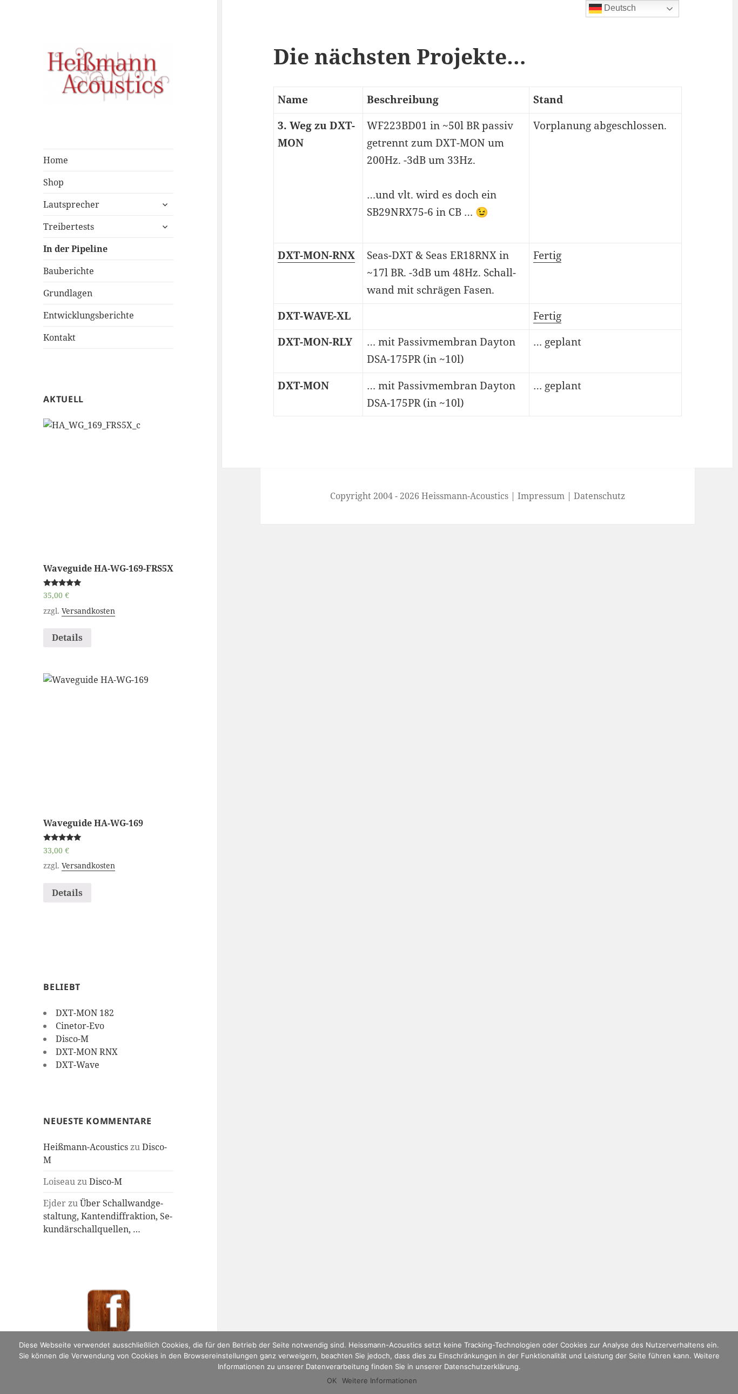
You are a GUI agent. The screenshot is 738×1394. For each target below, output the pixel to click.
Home (55, 160)
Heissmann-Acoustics (464, 496)
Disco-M (72, 1039)
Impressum (541, 496)
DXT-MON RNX (87, 1052)
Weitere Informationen (379, 1380)
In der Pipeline (75, 249)
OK (332, 1380)
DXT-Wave (77, 1065)
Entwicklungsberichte (88, 315)
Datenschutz (599, 496)
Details (67, 637)
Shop (53, 182)
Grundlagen (67, 293)
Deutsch (619, 7)
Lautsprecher (71, 204)
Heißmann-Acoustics (85, 1147)
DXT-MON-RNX (316, 255)
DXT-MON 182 (85, 1013)
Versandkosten (88, 611)
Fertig (547, 255)
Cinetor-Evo (80, 1026)
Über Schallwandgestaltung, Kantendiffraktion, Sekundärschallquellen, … (107, 1216)
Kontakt (59, 337)
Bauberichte (68, 271)
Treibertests (68, 227)
